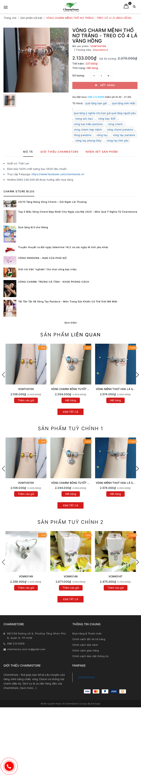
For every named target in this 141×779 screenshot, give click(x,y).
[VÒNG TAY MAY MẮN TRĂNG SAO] (25, 551)
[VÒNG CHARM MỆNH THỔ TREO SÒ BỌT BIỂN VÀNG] (25, 364)
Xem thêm (70, 322)
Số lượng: (78, 75)
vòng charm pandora (120, 129)
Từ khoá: (78, 103)
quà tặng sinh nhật (123, 103)
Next (137, 375)
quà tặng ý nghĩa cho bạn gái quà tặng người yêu (105, 113)
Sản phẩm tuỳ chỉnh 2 (70, 522)
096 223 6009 (96, 96)
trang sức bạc (84, 118)
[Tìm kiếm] (134, 7)
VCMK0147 (115, 576)
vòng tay (102, 135)
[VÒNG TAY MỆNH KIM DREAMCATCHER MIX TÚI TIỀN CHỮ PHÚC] (115, 551)
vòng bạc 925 (107, 118)
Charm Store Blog (18, 191)
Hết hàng (70, 400)
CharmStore (86, 677)
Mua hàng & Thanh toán (87, 633)
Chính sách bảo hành (85, 644)
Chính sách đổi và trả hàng (88, 639)
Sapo (97, 703)
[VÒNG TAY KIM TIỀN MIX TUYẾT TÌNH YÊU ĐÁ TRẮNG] (70, 551)
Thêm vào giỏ (26, 400)
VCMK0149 (26, 576)
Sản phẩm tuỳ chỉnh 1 (70, 428)
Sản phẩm (70, 334)
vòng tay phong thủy (88, 140)
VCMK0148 (71, 576)
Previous (3, 375)
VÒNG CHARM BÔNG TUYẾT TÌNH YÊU (75, 389)
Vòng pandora (82, 135)
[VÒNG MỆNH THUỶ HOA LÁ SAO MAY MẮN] (115, 364)
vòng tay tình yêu (117, 140)
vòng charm (115, 124)
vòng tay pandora (124, 135)
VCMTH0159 (26, 389)
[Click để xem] (36, 60)
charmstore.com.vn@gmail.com (26, 649)
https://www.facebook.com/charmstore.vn (58, 174)
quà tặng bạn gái (96, 103)
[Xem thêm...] (28, 687)
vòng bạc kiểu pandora (88, 124)
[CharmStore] (71, 7)
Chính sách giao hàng (85, 650)
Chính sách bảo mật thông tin (90, 656)
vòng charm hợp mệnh (88, 129)
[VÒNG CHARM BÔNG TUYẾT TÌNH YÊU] (70, 364)
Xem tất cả (70, 411)
